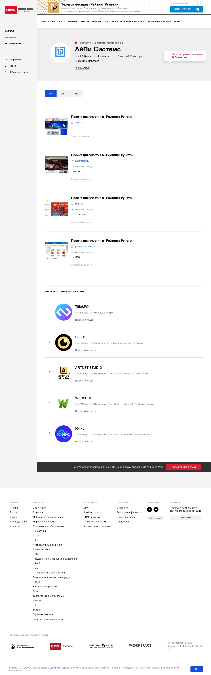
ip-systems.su (82, 68)
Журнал (9, 31)
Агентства (11, 37)
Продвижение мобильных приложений (55, 559)
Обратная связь (126, 517)
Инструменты (13, 44)
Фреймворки (91, 512)
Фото (36, 591)
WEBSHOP (84, 398)
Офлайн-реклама (43, 614)
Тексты (37, 610)
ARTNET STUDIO (88, 368)
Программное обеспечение (49, 526)
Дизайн (37, 600)
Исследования (18, 521)
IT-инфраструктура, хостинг (49, 572)
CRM (35, 554)
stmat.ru (79, 203)
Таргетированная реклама (48, 596)
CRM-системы (92, 517)
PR (34, 605)
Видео (36, 582)
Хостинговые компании (97, 526)
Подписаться (185, 518)
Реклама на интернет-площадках (52, 577)
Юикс (79, 428)
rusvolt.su (79, 122)
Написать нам (155, 518)
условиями (55, 667)
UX (34, 540)
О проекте (123, 508)
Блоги (13, 512)
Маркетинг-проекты (44, 521)
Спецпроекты (124, 521)
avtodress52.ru (82, 161)
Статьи (14, 508)
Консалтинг (39, 531)
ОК (197, 669)
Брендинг (38, 512)
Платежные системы (96, 521)
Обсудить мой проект (183, 467)
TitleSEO (82, 307)
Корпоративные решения (47, 545)
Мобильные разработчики (48, 517)
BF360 (80, 337)
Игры (36, 535)
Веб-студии (39, 508)
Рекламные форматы (129, 512)
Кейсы (13, 517)
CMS (86, 508)
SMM (35, 568)
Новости (15, 526)
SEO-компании (41, 549)
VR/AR (36, 563)
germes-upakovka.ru (85, 246)
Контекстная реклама (45, 586)
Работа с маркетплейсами (48, 619)
